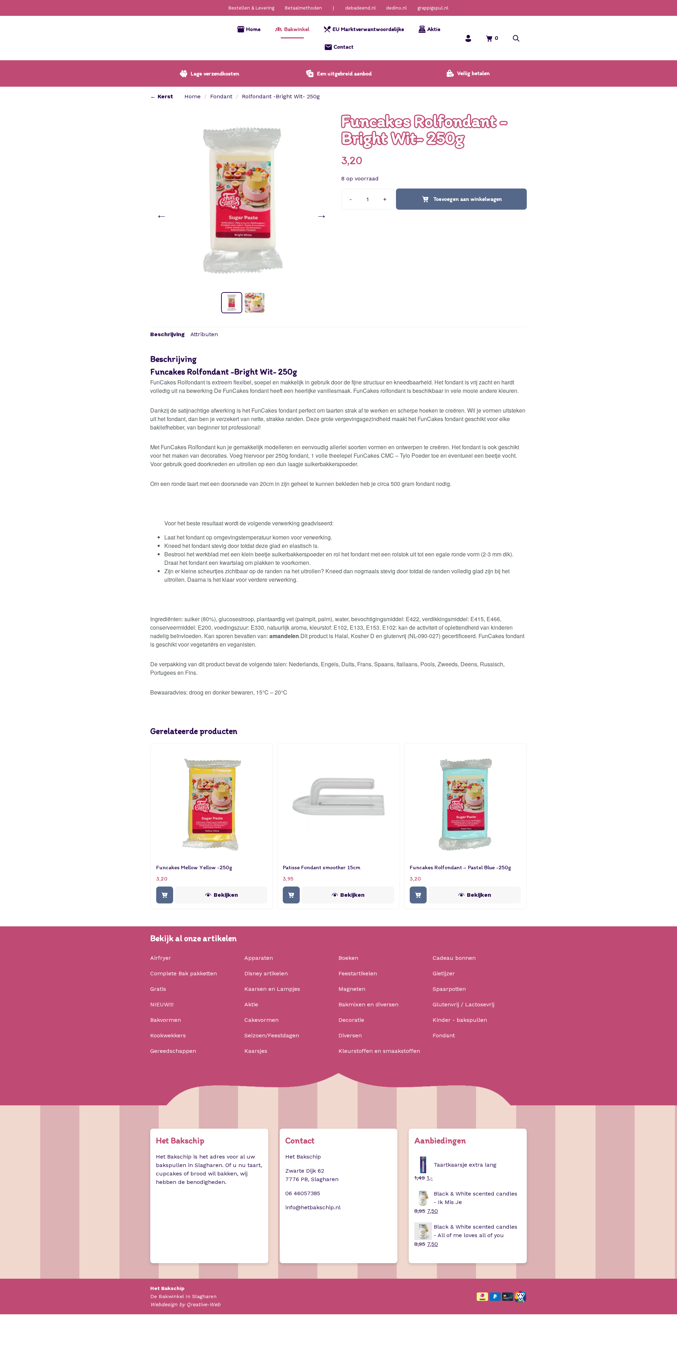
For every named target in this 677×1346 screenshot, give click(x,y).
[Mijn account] (468, 38)
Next (323, 214)
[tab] (167, 334)
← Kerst (161, 96)
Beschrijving (167, 334)
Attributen (204, 334)
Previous (163, 214)
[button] (516, 38)
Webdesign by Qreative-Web (185, 1304)
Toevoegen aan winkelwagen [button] (164, 895)
